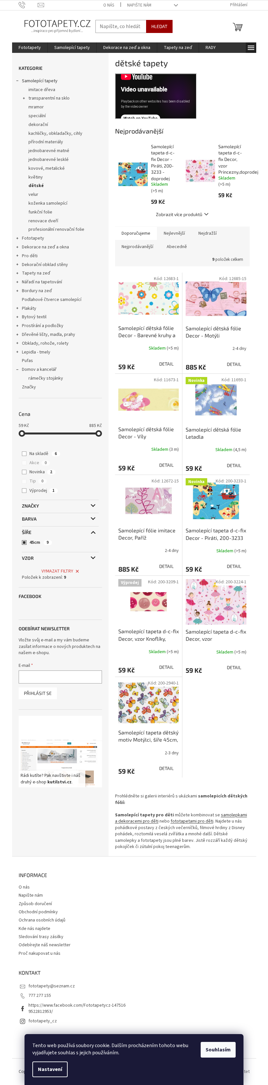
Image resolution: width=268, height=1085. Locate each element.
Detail (166, 364)
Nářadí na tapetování (42, 282)
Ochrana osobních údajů (42, 920)
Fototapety (33, 238)
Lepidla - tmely (36, 352)
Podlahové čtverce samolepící (51, 299)
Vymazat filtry (57, 571)
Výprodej (42, 490)
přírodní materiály (45, 142)
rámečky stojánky (45, 378)
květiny (35, 177)
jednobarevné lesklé (48, 159)
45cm (39, 542)
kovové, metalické (46, 168)
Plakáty (29, 308)
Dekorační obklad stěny (45, 264)
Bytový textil (34, 317)
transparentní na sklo (49, 98)
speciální (37, 116)
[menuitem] (29, 47)
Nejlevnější (174, 233)
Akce (38, 463)
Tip (36, 481)
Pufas (27, 360)
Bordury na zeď (37, 291)
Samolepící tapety (40, 81)
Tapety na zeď (36, 273)
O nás (108, 5)
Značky (29, 387)
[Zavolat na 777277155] (28, 5)
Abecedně (177, 247)
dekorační (38, 124)
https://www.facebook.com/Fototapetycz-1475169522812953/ (77, 1008)
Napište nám (139, 5)
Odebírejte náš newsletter (45, 945)
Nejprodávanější (137, 247)
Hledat (159, 26)
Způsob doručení (35, 904)
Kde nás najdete (34, 928)
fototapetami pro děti (192, 821)
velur (33, 194)
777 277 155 (39, 995)
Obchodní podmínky (38, 912)
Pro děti (30, 256)
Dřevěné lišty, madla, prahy (48, 334)
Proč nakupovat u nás (39, 953)
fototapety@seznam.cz (51, 986)
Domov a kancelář (39, 369)
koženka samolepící (47, 203)
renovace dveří (43, 221)
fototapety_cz (42, 1021)
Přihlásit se (38, 693)
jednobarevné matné (48, 151)
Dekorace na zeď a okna (45, 247)
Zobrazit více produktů (179, 214)
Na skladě (43, 453)
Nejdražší (207, 233)
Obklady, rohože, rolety (45, 343)
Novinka (40, 472)
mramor (36, 107)
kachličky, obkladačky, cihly (55, 133)
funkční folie (40, 212)
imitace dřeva (41, 89)
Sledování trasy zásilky (41, 937)
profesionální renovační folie (56, 229)
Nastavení (50, 1069)
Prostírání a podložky (42, 325)
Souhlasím (218, 1049)
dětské (36, 185)
